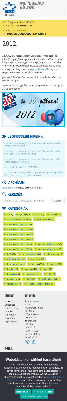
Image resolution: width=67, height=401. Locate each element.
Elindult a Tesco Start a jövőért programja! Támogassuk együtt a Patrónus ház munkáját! (32, 144)
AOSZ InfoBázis (44, 219)
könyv (46, 269)
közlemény (31, 273)
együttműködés (29, 254)
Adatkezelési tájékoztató (34, 396)
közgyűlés (12, 273)
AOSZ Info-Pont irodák (17, 219)
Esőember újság (14, 264)
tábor (29, 278)
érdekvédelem (14, 259)
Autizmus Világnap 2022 (18, 239)
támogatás (12, 283)
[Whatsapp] (34, 342)
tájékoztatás (48, 278)
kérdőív (10, 269)
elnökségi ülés (54, 254)
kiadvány (29, 269)
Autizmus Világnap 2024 (49, 244)
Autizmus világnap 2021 (18, 234)
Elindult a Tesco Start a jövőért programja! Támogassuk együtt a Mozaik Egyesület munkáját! (32, 160)
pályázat (11, 278)
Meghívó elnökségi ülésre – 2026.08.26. (21, 167)
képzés (53, 264)
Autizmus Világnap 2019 (18, 229)
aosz (52, 214)
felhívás (35, 264)
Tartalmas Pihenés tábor (39, 283)
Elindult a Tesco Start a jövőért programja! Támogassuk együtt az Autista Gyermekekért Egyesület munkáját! (33, 173)
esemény (35, 259)
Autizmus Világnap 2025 (18, 249)
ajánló (22, 214)
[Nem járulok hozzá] (63, 376)
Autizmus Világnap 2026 (49, 249)
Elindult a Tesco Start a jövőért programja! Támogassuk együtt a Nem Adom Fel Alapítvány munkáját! (32, 152)
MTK (49, 273)
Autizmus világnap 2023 (18, 244)
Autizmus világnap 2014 (18, 224)
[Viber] (27, 342)
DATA (9, 254)
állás (38, 214)
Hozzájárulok (22, 391)
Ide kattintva (9, 187)
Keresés (58, 200)
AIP (8, 214)
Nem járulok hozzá (43, 391)
